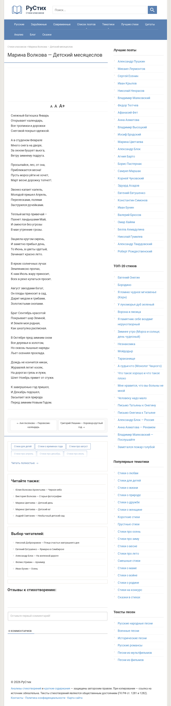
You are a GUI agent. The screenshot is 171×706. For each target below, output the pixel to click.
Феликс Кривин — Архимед (30, 562)
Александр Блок (129, 149)
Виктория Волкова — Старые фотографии (38, 496)
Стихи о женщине (130, 509)
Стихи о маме (127, 568)
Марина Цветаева (130, 142)
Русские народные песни (135, 623)
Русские (19, 24)
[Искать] (152, 10)
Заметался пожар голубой (136, 447)
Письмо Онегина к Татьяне (136, 412)
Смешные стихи (129, 560)
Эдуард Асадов (128, 185)
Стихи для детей (23, 446)
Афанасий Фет (128, 112)
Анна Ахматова (128, 120)
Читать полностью (23, 463)
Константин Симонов (132, 200)
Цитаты (150, 24)
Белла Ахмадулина (131, 229)
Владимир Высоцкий (132, 127)
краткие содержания (57, 688)
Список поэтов (86, 24)
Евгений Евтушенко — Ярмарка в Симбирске (40, 549)
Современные (61, 24)
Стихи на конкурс (130, 590)
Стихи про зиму (128, 539)
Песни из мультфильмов (135, 652)
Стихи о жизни (128, 487)
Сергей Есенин (128, 76)
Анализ (18, 34)
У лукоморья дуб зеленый (136, 304)
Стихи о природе (129, 495)
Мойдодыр (125, 351)
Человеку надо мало (132, 398)
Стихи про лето (128, 553)
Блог (33, 34)
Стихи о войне (127, 575)
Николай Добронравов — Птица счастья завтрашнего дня (47, 542)
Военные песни (128, 630)
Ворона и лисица (129, 312)
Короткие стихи (129, 517)
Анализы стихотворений (26, 688)
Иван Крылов (127, 83)
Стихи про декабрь (50, 453)
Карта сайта (74, 697)
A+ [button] (62, 106)
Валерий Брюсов (129, 215)
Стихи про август (78, 446)
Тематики (108, 24)
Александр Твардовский (135, 244)
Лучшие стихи (129, 24)
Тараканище (126, 358)
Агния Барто (126, 156)
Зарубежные (39, 24)
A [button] (51, 106)
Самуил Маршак (129, 171)
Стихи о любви (128, 473)
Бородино (124, 285)
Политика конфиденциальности (45, 697)
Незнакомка (126, 344)
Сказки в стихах (129, 597)
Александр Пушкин (131, 61)
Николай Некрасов (131, 90)
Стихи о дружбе (129, 502)
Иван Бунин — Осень (27, 568)
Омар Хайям (126, 222)
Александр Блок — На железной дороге (37, 555)
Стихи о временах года (50, 446)
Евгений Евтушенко (131, 193)
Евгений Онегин (129, 277)
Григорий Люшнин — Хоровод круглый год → (81, 425)
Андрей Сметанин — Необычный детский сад (40, 515)
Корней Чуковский (131, 178)
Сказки (46, 34)
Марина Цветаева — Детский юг (33, 509)
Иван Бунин (126, 207)
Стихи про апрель (23, 453)
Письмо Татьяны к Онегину (137, 405)
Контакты (17, 697)
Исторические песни (132, 638)
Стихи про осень (129, 531)
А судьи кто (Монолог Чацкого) (140, 366)
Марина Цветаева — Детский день (34, 502)
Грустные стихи (128, 524)
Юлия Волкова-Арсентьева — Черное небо (39, 489)
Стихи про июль (75, 453)
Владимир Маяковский (134, 98)
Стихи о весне (127, 546)
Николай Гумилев (130, 236)
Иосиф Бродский (129, 134)
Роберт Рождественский (135, 251)
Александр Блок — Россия (136, 420)
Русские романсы (130, 645)
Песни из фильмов (131, 660)
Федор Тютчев (128, 105)
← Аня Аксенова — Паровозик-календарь (33, 425)
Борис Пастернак (130, 163)
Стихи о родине (128, 582)
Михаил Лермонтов (131, 69)
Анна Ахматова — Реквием (136, 427)
